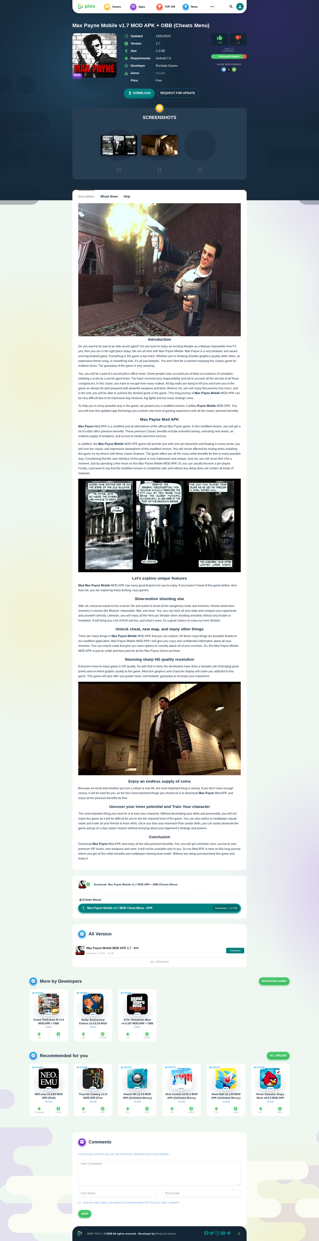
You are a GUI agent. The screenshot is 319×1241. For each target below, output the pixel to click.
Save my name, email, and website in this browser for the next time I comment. (130, 1202)
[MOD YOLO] (86, 6)
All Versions (159, 961)
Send (84, 1213)
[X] (229, 69)
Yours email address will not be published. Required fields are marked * (124, 1154)
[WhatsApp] (234, 69)
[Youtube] (223, 1233)
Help (127, 196)
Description (86, 196)
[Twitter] (212, 1233)
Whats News (109, 196)
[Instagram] (218, 1233)
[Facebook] (207, 1233)
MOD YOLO (94, 1233)
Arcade (160, 73)
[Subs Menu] (212, 7)
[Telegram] (224, 69)
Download (142, 93)
